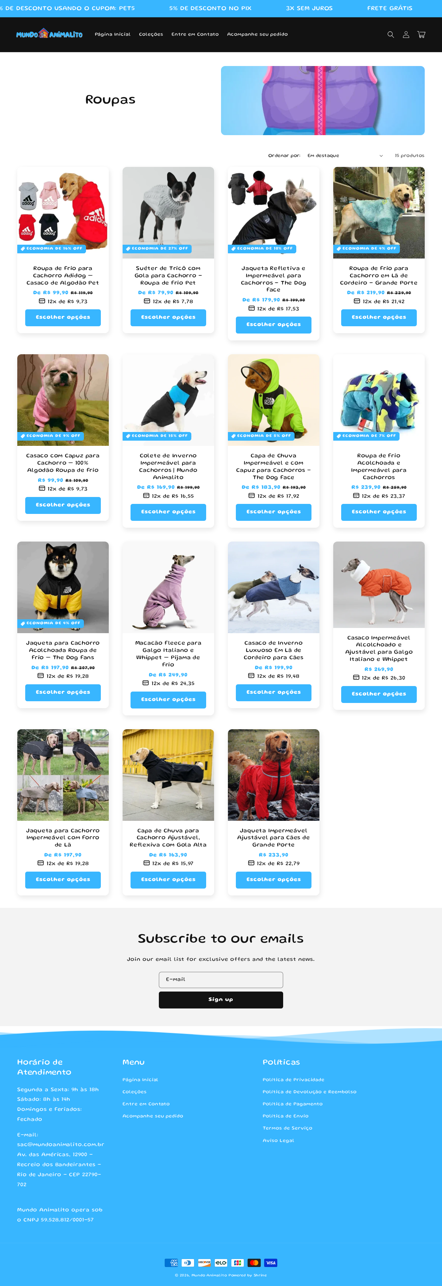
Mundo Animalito (209, 1275)
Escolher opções (63, 317)
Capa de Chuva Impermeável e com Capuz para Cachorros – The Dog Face (273, 466)
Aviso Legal (279, 1141)
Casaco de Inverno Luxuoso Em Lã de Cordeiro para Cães (274, 650)
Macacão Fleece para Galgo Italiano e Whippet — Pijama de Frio (168, 654)
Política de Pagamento (293, 1104)
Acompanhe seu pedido (153, 1116)
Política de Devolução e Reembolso (310, 1092)
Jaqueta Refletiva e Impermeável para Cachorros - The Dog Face (274, 279)
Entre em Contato (146, 1104)
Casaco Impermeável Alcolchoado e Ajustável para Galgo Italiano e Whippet (379, 649)
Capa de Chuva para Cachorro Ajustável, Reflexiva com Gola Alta (168, 838)
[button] (390, 34)
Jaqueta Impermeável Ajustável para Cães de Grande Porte (273, 838)
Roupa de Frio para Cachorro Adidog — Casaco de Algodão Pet (63, 276)
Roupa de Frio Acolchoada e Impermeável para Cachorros (378, 466)
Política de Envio (285, 1116)
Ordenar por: (284, 156)
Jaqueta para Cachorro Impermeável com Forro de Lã (63, 838)
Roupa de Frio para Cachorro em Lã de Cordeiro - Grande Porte (379, 276)
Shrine (260, 1275)
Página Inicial (140, 1080)
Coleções (135, 1092)
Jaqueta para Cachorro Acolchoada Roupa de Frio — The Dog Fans (63, 650)
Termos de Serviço (287, 1128)
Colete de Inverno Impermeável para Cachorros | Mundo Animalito (168, 466)
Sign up (221, 999)
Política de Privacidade (294, 1080)
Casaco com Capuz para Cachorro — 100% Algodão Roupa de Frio (62, 463)
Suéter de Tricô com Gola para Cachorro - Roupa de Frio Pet (168, 276)
